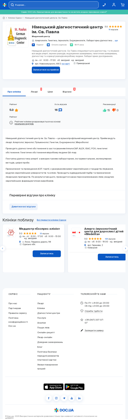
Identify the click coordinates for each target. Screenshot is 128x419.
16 (109, 30)
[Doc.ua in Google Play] (74, 386)
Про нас (12, 303)
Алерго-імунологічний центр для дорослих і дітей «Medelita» (103, 232)
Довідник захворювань (50, 342)
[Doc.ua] (5, 5)
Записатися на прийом (46, 70)
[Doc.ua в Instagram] (56, 398)
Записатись (46, 254)
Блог (39, 347)
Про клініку (14, 92)
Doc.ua (10, 416)
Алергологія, (41, 40)
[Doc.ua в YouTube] (72, 398)
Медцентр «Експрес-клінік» (39, 229)
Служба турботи (93, 311)
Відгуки (69, 90)
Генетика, (53, 40)
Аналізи (41, 323)
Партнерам (14, 308)
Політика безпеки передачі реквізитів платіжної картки (48, 356)
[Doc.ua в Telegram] (64, 398)
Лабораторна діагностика (99, 40)
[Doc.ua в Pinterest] (79, 398)
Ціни (50, 92)
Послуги (41, 318)
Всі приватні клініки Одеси (51, 220)
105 (106, 239)
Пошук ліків (43, 327)
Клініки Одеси (14, 18)
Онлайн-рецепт (46, 332)
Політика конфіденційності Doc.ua (18, 322)
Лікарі (36, 90)
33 (41, 234)
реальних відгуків (24, 124)
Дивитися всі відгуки (24, 207)
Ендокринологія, (78, 40)
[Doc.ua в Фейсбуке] (49, 398)
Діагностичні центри (48, 313)
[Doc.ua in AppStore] (54, 386)
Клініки (41, 308)
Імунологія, (63, 40)
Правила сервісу (17, 313)
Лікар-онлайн (44, 337)
